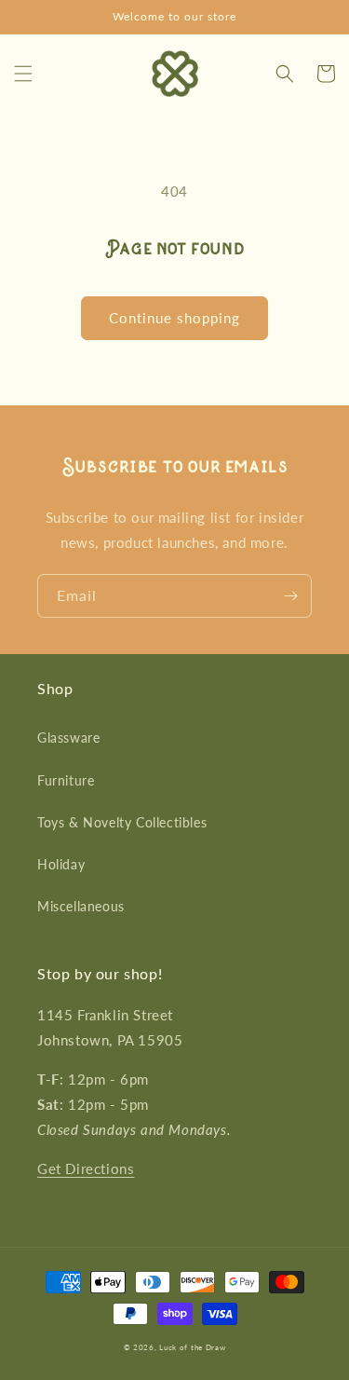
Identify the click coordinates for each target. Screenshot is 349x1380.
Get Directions (85, 1168)
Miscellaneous (81, 906)
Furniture (65, 780)
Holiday (61, 864)
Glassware (68, 737)
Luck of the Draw (192, 1347)
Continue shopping (174, 317)
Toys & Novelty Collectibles (122, 822)
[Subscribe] (290, 596)
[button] (23, 73)
